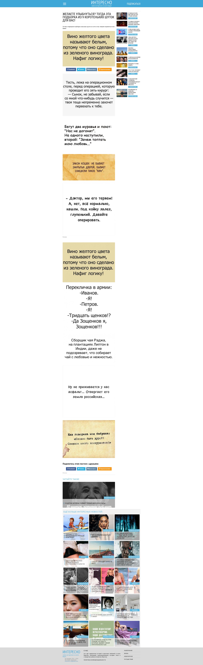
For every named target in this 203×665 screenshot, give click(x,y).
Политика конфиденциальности (95, 660)
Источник (65, 473)
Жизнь (126, 653)
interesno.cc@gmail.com (71, 661)
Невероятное (128, 656)
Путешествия (128, 659)
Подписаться (133, 3)
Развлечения (128, 650)
